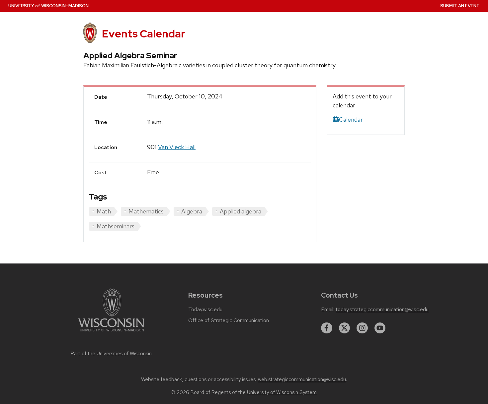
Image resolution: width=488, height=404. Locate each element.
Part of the (111, 353)
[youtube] (380, 328)
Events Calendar (143, 34)
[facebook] (326, 328)
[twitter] (344, 328)
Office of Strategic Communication (228, 320)
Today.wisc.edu (205, 309)
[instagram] (362, 328)
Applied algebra (240, 211)
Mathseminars (115, 226)
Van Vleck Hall (177, 147)
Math (104, 211)
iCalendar (350, 119)
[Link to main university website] (111, 332)
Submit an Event (460, 6)
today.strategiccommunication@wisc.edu (382, 309)
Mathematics (146, 211)
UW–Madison (48, 6)
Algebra (191, 211)
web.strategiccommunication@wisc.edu (302, 379)
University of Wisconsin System (282, 392)
